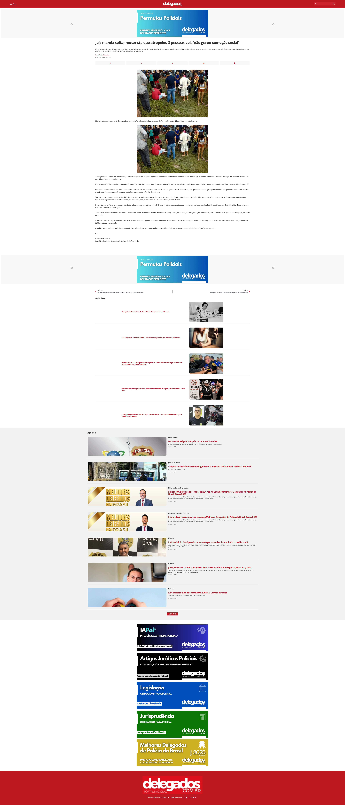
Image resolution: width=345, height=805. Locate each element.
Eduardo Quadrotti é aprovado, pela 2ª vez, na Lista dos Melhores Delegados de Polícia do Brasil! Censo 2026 (212, 492)
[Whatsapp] (196, 797)
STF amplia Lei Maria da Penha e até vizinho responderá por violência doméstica (151, 338)
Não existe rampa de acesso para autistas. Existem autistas (197, 592)
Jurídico (170, 463)
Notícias (175, 438)
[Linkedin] (191, 797)
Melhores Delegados (175, 488)
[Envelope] (193, 797)
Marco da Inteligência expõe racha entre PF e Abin (193, 441)
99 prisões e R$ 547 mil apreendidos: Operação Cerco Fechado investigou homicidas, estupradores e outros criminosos (152, 364)
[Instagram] (184, 797)
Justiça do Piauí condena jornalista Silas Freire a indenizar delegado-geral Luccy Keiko (210, 567)
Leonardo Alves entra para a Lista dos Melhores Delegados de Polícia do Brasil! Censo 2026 (212, 516)
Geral (170, 438)
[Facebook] (187, 797)
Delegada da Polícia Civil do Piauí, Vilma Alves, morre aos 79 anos (145, 312)
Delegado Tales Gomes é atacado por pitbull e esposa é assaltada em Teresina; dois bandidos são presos (152, 415)
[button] (110, 63)
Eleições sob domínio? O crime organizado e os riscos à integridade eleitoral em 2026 (209, 466)
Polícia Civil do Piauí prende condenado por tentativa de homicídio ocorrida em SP (208, 542)
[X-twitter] (189, 797)
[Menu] (11, 4)
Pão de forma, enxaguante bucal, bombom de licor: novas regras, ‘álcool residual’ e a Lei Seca (153, 389)
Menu (14, 4)
